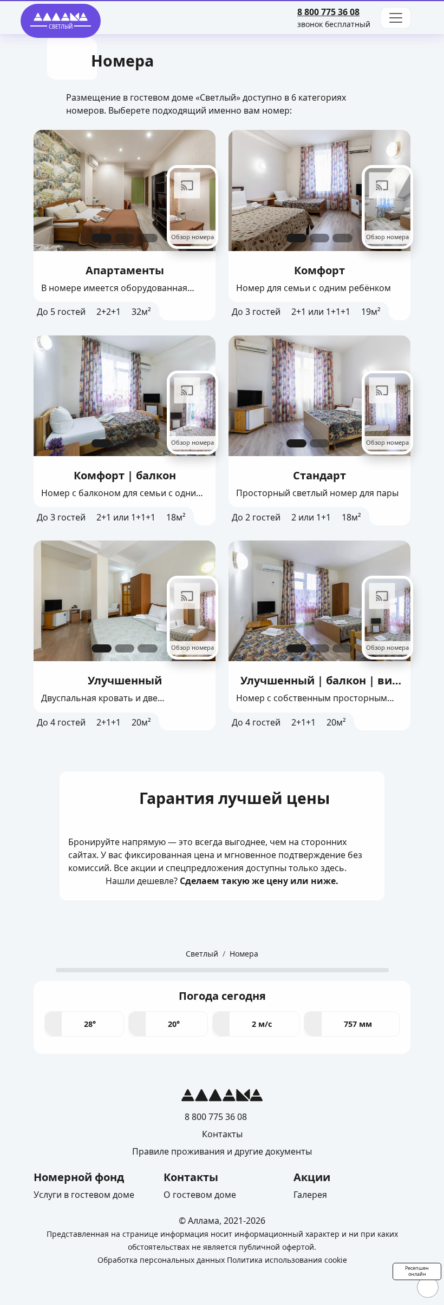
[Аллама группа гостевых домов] (222, 1097)
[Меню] (395, 18)
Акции (311, 1177)
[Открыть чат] (428, 1287)
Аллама (203, 1221)
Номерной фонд (79, 1177)
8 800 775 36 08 (328, 12)
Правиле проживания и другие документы (222, 1151)
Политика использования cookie (287, 1260)
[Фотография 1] (102, 238)
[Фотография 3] (148, 238)
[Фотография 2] (125, 238)
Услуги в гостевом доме (84, 1195)
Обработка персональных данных (161, 1260)
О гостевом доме (200, 1195)
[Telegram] (369, 12)
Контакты (222, 1134)
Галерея (310, 1195)
